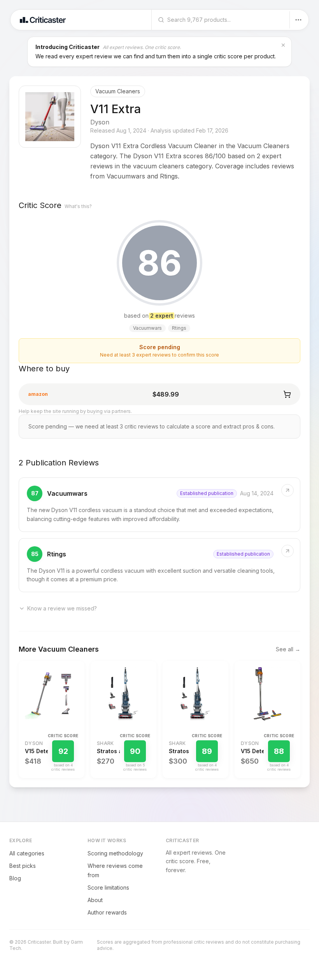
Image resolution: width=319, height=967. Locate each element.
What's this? (78, 206)
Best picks (22, 865)
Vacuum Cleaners (117, 91)
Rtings (56, 554)
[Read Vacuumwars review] (159, 505)
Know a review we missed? (62, 608)
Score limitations (108, 887)
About (95, 900)
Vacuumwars (67, 493)
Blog (15, 878)
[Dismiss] (283, 45)
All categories (26, 853)
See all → (288, 649)
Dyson (99, 122)
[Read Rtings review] (159, 565)
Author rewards (107, 912)
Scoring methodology (115, 853)
